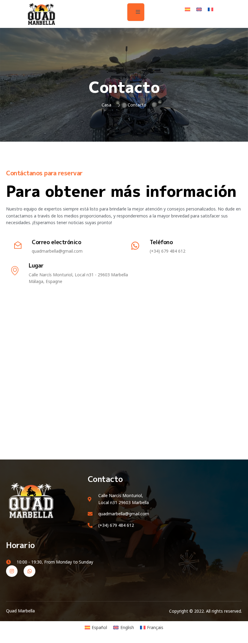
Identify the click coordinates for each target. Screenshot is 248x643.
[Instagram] (12, 571)
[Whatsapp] (29, 571)
